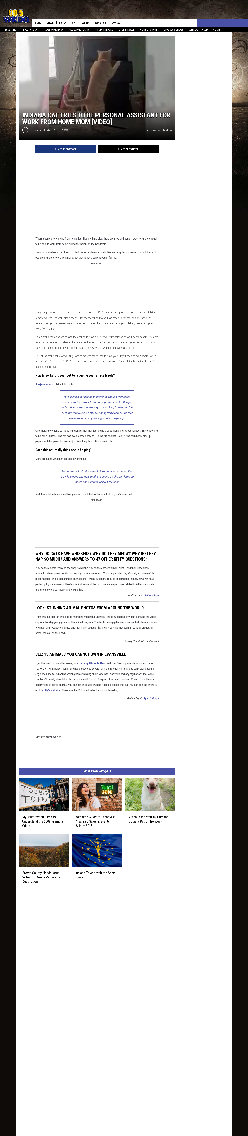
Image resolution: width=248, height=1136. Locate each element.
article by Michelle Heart (92, 663)
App (74, 22)
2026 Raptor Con (54, 29)
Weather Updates (149, 29)
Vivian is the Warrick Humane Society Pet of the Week (148, 819)
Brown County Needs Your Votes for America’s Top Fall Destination (41, 877)
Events (86, 22)
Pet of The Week (126, 29)
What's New (55, 736)
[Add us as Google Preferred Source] (168, 23)
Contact (116, 22)
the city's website (49, 690)
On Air (50, 22)
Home (38, 22)
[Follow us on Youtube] (193, 23)
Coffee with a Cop (198, 29)
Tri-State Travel (104, 29)
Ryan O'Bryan (151, 698)
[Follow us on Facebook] (176, 23)
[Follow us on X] (185, 23)
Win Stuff (100, 22)
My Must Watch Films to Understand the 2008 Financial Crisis (42, 821)
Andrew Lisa (152, 595)
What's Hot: (11, 29)
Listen (62, 22)
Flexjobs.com (43, 384)
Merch (216, 29)
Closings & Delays (173, 29)
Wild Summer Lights (79, 29)
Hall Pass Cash (31, 29)
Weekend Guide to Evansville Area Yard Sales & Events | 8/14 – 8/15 (95, 821)
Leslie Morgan (36, 130)
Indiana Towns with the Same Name (95, 875)
